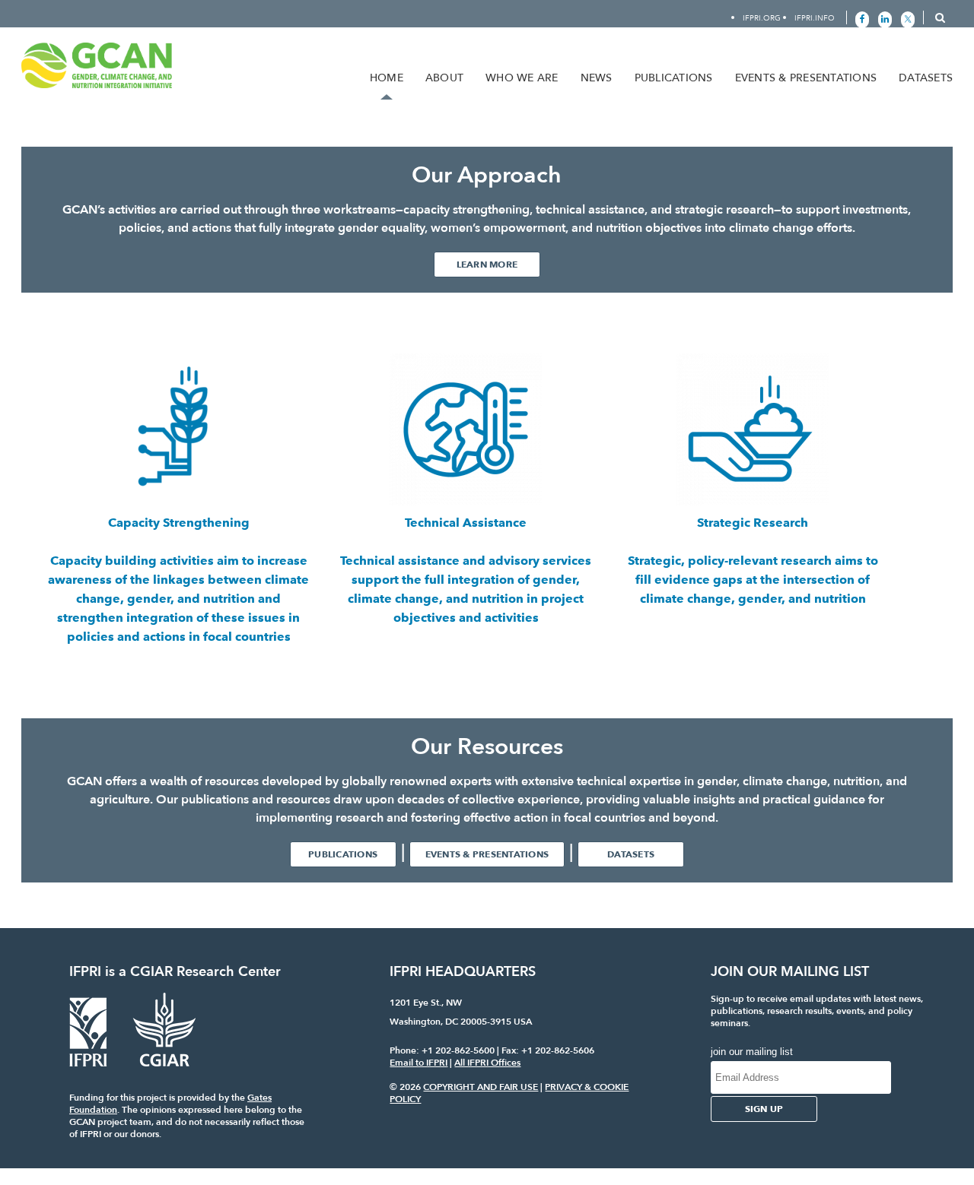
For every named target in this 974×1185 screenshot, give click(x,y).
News (597, 78)
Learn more (487, 264)
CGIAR (151, 971)
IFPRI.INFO (814, 18)
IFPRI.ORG (762, 18)
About (444, 78)
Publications (674, 78)
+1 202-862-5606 (557, 1050)
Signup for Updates (886, 40)
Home (386, 78)
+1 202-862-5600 (458, 1050)
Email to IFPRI (418, 1063)
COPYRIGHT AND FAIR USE (480, 1087)
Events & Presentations (806, 78)
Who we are (522, 78)
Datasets (926, 78)
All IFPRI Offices (487, 1063)
